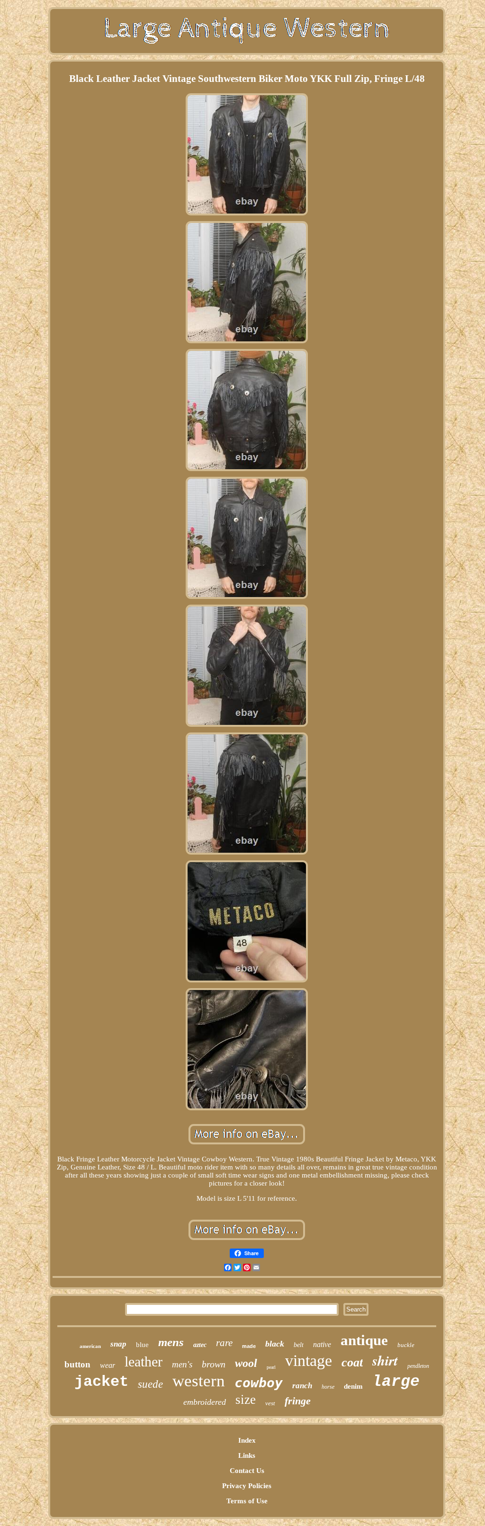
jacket (101, 1382)
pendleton (418, 1366)
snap (118, 1343)
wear (107, 1365)
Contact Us (247, 1470)
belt (299, 1344)
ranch (302, 1385)
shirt (385, 1360)
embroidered (204, 1402)
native (322, 1344)
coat (352, 1362)
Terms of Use (247, 1501)
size (245, 1399)
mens (171, 1342)
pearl (271, 1367)
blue (142, 1344)
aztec (200, 1344)
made (249, 1346)
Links (246, 1455)
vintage (308, 1360)
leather (143, 1361)
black (274, 1343)
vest (270, 1403)
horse (328, 1386)
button (77, 1364)
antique (364, 1340)
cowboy (258, 1383)
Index (247, 1440)
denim (353, 1386)
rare (224, 1342)
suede (150, 1384)
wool (246, 1363)
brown (213, 1364)
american (90, 1346)
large (396, 1382)
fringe (298, 1401)
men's (182, 1364)
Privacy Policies (246, 1486)
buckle (405, 1344)
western (198, 1381)
